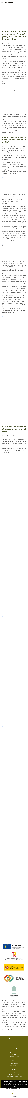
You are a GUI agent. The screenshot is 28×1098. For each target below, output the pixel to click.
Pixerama (13, 1083)
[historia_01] (14, 468)
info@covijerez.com (14, 1074)
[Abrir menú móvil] (26, 2)
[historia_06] (14, 549)
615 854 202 (18, 1076)
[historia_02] (14, 484)
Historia (14, 1051)
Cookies (12, 1084)
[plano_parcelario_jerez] (14, 101)
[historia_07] (14, 565)
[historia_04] (14, 517)
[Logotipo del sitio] (7, 2)
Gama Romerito (14, 1063)
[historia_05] (14, 533)
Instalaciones (14, 1052)
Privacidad (6, 1084)
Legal (24, 1083)
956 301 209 (9, 1076)
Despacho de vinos (14, 1056)
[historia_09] (14, 597)
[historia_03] (14, 501)
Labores (14, 1054)
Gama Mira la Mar (14, 1065)
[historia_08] (14, 581)
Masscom (19, 1083)
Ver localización (14, 1073)
